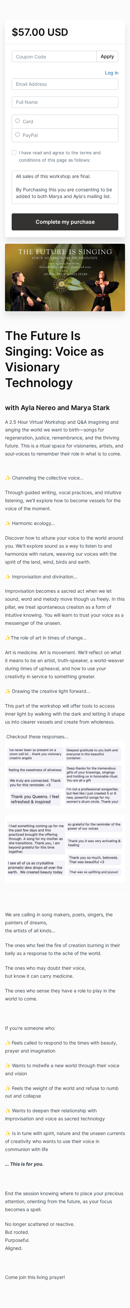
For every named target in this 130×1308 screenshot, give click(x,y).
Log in (111, 72)
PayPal (29, 135)
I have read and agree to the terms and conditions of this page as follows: (60, 156)
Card (27, 121)
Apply (107, 56)
